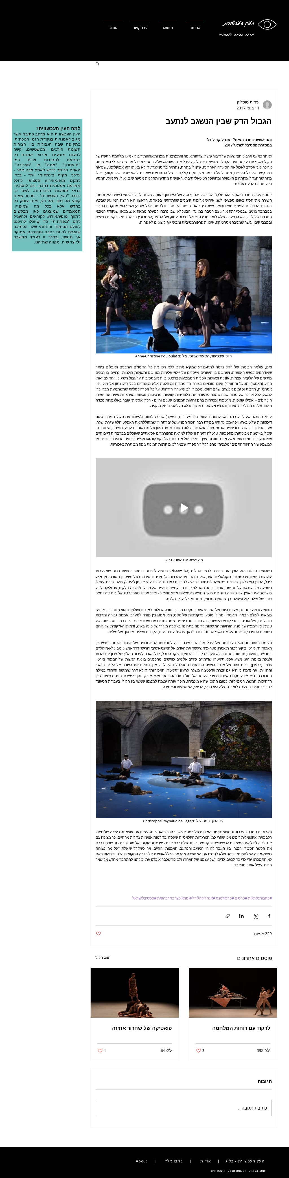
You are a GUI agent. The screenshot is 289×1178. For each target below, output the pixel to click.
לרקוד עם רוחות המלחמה (241, 1028)
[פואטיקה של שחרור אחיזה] (135, 993)
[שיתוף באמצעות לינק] (227, 916)
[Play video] (184, 507)
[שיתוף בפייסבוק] (269, 916)
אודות (205, 1161)
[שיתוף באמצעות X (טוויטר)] (255, 916)
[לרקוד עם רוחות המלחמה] (233, 993)
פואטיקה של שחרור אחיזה (142, 1028)
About (141, 1161)
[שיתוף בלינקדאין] (241, 916)
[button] (97, 63)
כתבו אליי (173, 1161)
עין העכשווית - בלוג (243, 1161)
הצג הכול (103, 957)
